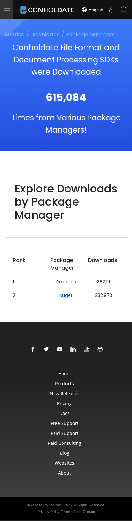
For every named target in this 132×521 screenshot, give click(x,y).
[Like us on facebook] (33, 350)
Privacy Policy (48, 512)
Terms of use (71, 512)
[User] (111, 9)
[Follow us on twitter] (46, 350)
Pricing (64, 403)
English (95, 9)
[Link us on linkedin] (73, 350)
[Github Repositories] (100, 350)
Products (64, 383)
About (64, 473)
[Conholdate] (48, 9)
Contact (89, 512)
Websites (64, 463)
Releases (66, 282)
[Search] (124, 9)
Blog (64, 453)
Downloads (45, 34)
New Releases (64, 393)
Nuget (66, 295)
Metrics (14, 34)
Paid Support (64, 433)
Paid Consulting (64, 443)
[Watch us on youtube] (60, 350)
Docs (64, 413)
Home (64, 373)
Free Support (64, 423)
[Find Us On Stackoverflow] (87, 350)
